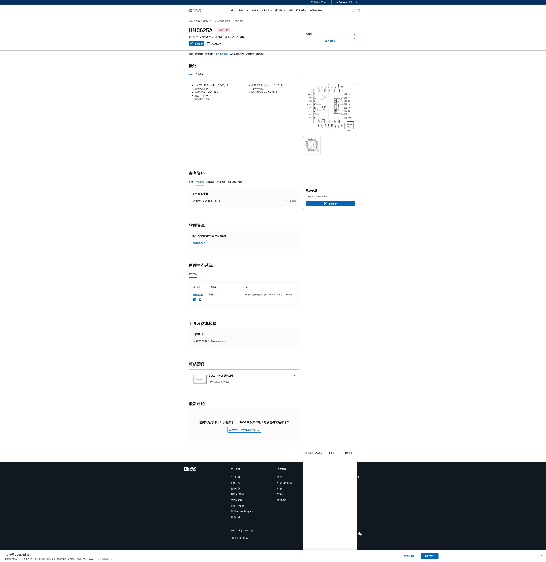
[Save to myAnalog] (199, 299)
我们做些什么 (237, 494)
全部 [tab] (191, 182)
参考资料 (199, 54)
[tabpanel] (244, 92)
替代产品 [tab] (193, 274)
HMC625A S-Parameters (209, 341)
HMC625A (198, 294)
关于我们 (235, 477)
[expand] (294, 375)
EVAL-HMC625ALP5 (221, 375)
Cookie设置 (409, 555)
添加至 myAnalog (315, 453)
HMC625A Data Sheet (208, 201)
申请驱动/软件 (199, 243)
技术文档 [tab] (200, 182)
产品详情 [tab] (200, 74)
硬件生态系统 (222, 54)
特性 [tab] (191, 74)
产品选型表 (216, 43)
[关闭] (541, 556)
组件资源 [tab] (221, 182)
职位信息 (235, 482)
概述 (191, 54)
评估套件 (250, 54)
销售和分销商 (237, 505)
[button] (211, 21)
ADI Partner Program (242, 511)
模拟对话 (281, 500)
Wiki (279, 494)
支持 (279, 477)
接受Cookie (430, 555)
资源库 (280, 488)
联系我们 (235, 517)
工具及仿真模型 (237, 54)
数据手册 (199, 43)
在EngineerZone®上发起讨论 (242, 429)
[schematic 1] (311, 145)
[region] (273, 556)
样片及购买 (330, 41)
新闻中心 (235, 488)
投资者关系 (236, 500)
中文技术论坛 (284, 482)
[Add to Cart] (194, 299)
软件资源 (209, 54)
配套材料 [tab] (210, 182)
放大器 (206, 21)
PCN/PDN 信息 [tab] (235, 182)
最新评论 (260, 54)
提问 (350, 453)
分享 (332, 453)
